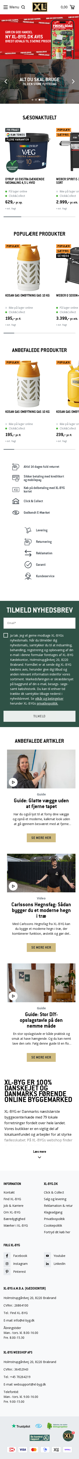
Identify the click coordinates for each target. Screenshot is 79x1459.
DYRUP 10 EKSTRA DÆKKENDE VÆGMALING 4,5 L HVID (25, 181)
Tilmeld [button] (39, 716)
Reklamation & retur (58, 1205)
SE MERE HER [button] (41, 838)
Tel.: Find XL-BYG (16, 1313)
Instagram (20, 1264)
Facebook (20, 1256)
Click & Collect (54, 1192)
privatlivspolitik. (47, 703)
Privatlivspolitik (54, 1218)
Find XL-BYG (12, 1199)
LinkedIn (59, 1264)
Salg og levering (55, 1199)
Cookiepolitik (53, 1225)
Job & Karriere (13, 1205)
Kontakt (9, 1192)
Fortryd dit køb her (57, 1232)
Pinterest (19, 1271)
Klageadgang (53, 1212)
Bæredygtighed (14, 1218)
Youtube (59, 1256)
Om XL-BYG (12, 1212)
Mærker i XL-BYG (16, 1225)
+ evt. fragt (10, 208)
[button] (40, 1154)
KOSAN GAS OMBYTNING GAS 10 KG (27, 295)
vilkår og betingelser (49, 698)
